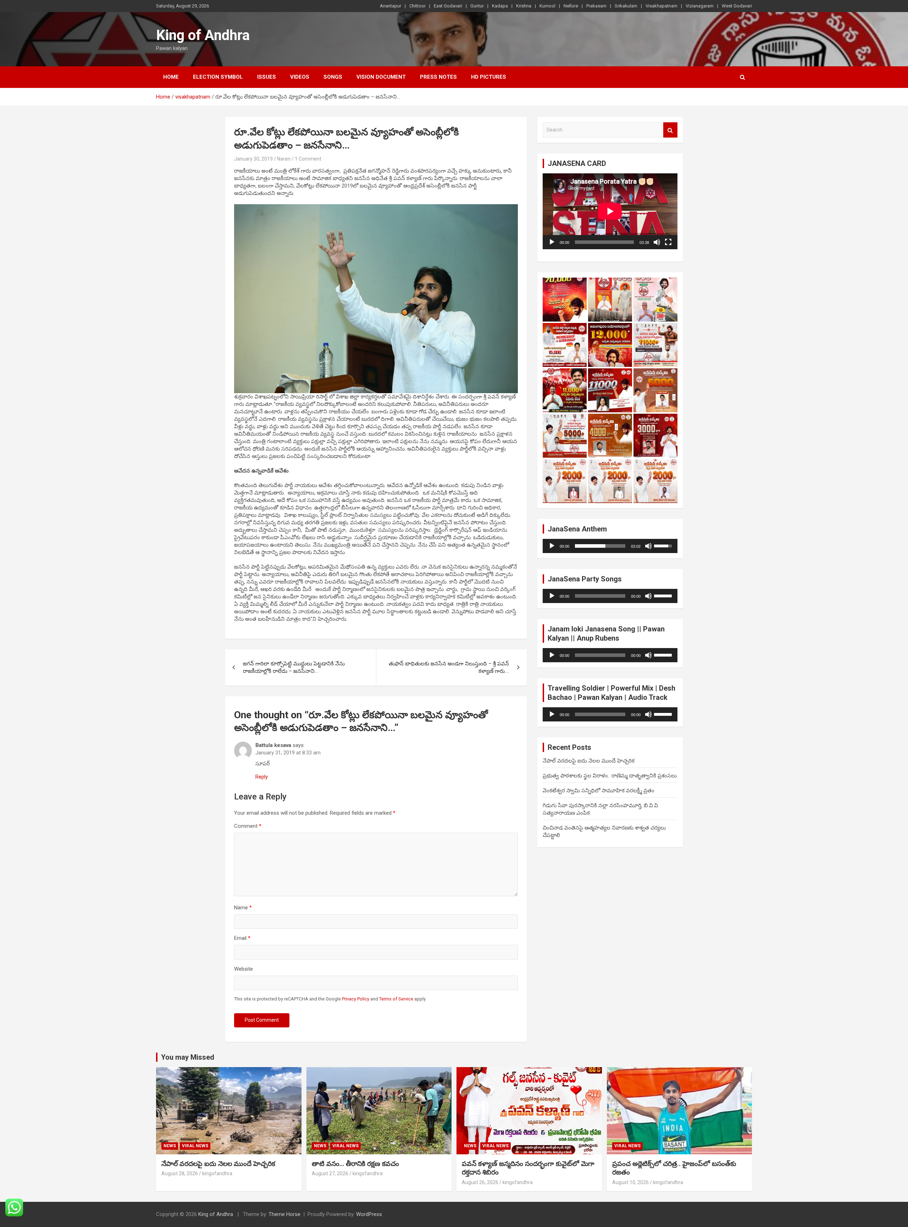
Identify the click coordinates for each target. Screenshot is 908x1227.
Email (242, 938)
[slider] (600, 546)
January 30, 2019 (253, 159)
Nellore (571, 6)
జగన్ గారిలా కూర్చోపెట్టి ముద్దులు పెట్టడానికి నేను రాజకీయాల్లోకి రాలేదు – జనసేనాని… (294, 667)
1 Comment (308, 159)
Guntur (477, 6)
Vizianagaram (700, 6)
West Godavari (737, 6)
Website (243, 969)
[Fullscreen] (668, 242)
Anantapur (390, 6)
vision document (381, 77)
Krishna (523, 6)
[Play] (551, 242)
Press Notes (438, 77)
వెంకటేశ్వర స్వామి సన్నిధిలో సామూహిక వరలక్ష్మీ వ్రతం (598, 790)
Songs (332, 77)
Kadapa (500, 6)
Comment (247, 826)
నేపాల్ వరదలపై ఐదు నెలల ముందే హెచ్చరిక (589, 761)
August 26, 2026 (480, 1182)
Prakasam (596, 6)
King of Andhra (203, 35)
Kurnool (547, 6)
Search (670, 130)
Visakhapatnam (661, 6)
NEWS (170, 1145)
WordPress (369, 1214)
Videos (299, 77)
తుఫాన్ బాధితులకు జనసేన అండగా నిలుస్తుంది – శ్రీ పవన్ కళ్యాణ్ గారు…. (449, 667)
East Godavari (448, 6)
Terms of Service (396, 999)
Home (171, 77)
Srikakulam (626, 6)
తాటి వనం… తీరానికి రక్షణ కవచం (355, 1164)
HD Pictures (488, 77)
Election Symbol (218, 77)
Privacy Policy (355, 999)
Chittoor (417, 6)
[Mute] (656, 242)
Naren (283, 159)
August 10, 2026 (630, 1182)
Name (243, 907)
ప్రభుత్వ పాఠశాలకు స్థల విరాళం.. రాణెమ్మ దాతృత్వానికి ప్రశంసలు (610, 776)
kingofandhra (217, 1173)
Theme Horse (284, 1214)
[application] (610, 211)
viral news (195, 1145)
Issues (266, 77)
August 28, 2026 (179, 1173)
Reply (261, 777)
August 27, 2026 (330, 1173)
